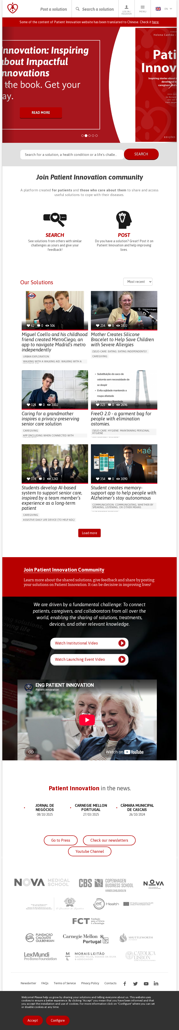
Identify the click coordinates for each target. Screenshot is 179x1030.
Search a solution (98, 9)
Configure (58, 1020)
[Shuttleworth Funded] (136, 937)
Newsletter (28, 983)
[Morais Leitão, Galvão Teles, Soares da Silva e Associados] (91, 956)
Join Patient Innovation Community (64, 570)
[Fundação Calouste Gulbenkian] (40, 937)
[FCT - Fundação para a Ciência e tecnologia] (90, 921)
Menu (142, 11)
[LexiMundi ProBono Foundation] (40, 956)
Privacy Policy (90, 983)
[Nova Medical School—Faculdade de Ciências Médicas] (42, 882)
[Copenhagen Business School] (106, 885)
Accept (33, 1020)
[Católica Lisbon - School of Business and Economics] (140, 956)
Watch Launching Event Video (80, 659)
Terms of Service (65, 983)
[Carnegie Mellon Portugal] (86, 939)
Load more (89, 533)
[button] (8, 85)
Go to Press (60, 840)
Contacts (110, 983)
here (155, 22)
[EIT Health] (123, 904)
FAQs (44, 983)
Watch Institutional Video (76, 643)
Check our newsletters (109, 840)
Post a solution (53, 9)
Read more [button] (41, 112)
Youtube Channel (90, 851)
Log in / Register (126, 12)
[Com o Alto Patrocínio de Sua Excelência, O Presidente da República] (55, 904)
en (166, 8)
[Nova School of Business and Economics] (153, 884)
